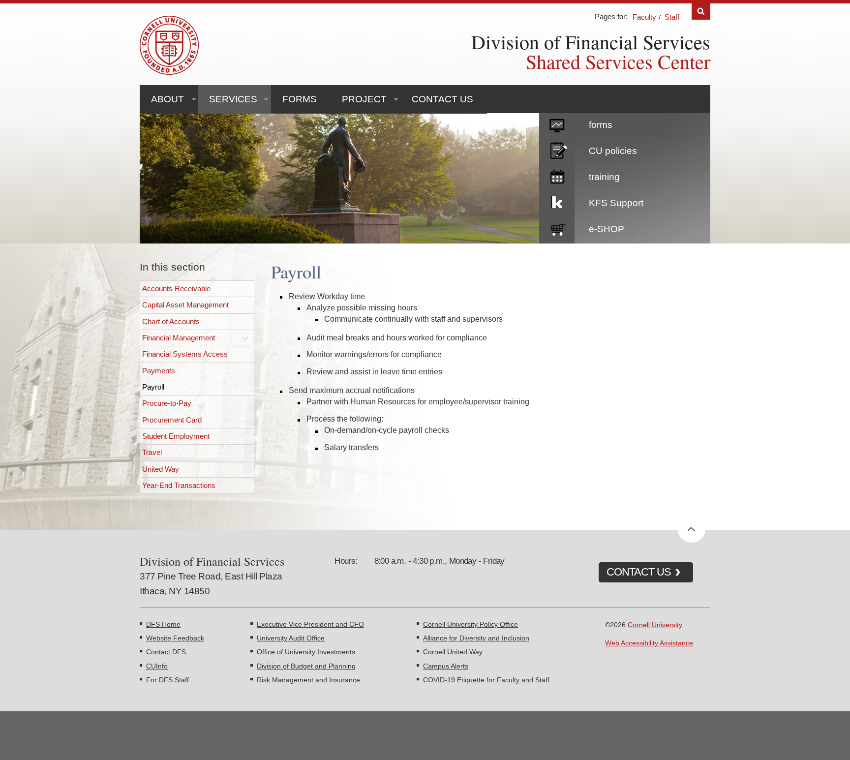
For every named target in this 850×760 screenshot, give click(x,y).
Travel (152, 452)
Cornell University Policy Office (470, 624)
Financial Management (178, 338)
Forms (299, 99)
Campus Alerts (445, 666)
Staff (672, 17)
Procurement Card (172, 420)
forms (600, 125)
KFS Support (616, 203)
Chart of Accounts (171, 321)
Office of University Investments (306, 652)
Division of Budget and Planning (306, 666)
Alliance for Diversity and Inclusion (476, 638)
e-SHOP (606, 229)
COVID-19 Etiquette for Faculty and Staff (486, 680)
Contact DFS (166, 652)
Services (233, 99)
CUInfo (157, 666)
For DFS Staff (167, 680)
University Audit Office (291, 638)
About (167, 99)
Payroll (153, 387)
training (604, 177)
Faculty (644, 17)
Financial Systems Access (185, 354)
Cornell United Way (453, 652)
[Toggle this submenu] (245, 338)
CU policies (613, 151)
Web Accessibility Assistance (649, 643)
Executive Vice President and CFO (310, 624)
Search (701, 11)
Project (364, 99)
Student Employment (176, 436)
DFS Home (163, 624)
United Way (160, 469)
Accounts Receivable (176, 288)
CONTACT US (639, 572)
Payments (158, 370)
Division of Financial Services (590, 42)
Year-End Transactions (178, 485)
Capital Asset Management (185, 305)
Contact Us (442, 99)
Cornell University (655, 625)
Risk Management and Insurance (308, 680)
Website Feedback (175, 638)
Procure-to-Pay (166, 403)
